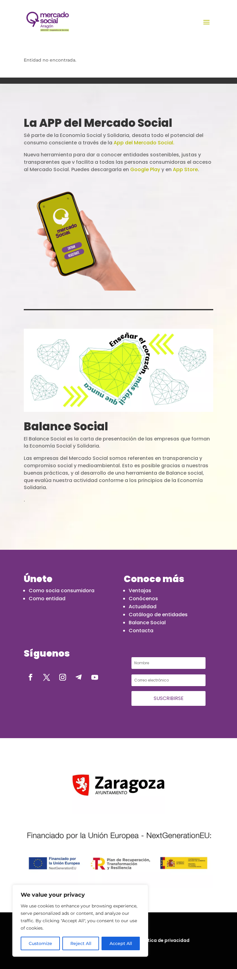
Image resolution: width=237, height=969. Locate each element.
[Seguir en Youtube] (95, 677)
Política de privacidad (164, 940)
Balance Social (147, 622)
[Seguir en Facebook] (30, 677)
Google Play (145, 169)
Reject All (80, 943)
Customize (40, 943)
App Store (185, 169)
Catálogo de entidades (158, 614)
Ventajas (140, 590)
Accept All (121, 943)
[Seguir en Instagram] (62, 677)
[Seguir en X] (46, 677)
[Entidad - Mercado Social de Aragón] (48, 21)
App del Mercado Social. (144, 142)
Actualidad (142, 606)
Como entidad (47, 598)
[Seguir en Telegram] (78, 677)
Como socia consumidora (61, 590)
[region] (80, 921)
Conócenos (143, 598)
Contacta (141, 630)
